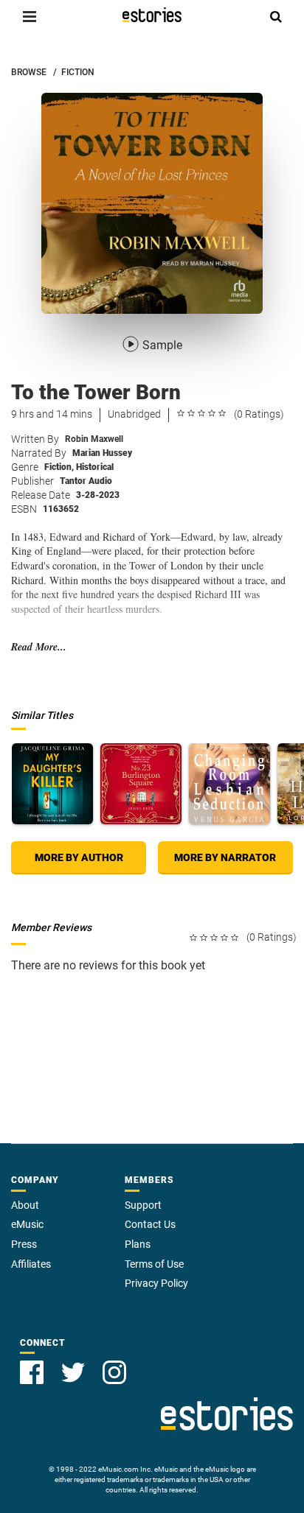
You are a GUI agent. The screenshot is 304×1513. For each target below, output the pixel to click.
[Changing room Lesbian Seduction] (229, 783)
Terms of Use (154, 1264)
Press (24, 1244)
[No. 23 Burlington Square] (141, 783)
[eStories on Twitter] (73, 1372)
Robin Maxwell (94, 439)
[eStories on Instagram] (114, 1372)
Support (143, 1205)
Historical (95, 467)
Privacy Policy (156, 1283)
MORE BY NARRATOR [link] (225, 857)
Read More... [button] (38, 647)
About (25, 1205)
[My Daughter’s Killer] (52, 783)
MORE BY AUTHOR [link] (79, 857)
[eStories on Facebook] (31, 1372)
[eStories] (152, 15)
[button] (29, 16)
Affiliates (31, 1264)
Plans (138, 1244)
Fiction (59, 467)
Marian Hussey (102, 453)
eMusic (27, 1224)
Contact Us (150, 1224)
